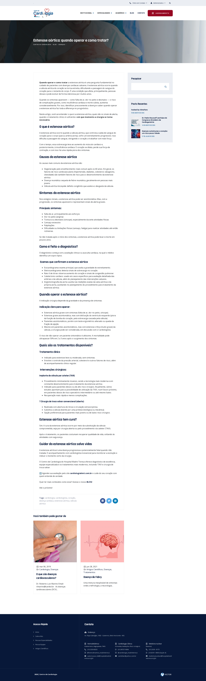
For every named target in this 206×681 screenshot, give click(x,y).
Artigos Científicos (95, 569)
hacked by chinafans (139, 110)
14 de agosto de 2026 (148, 125)
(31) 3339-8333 (92, 649)
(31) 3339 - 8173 (154, 649)
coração (71, 498)
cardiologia (50, 498)
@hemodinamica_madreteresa (98, 653)
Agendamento (162, 13)
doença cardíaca (46, 500)
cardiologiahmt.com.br (81, 473)
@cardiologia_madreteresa (127, 653)
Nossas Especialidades (43, 640)
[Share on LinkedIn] (115, 500)
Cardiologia (44, 569)
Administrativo (158, 3)
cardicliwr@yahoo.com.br (127, 656)
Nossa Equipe (40, 644)
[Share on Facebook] (102, 500)
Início (37, 632)
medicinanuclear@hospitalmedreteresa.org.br (159, 657)
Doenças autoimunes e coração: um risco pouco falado (154, 132)
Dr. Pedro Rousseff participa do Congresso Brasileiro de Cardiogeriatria (154, 120)
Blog (132, 13)
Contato (141, 13)
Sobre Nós (39, 636)
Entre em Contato (139, 3)
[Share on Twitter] (109, 500)
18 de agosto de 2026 (137, 113)
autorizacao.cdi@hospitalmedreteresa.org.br (98, 657)
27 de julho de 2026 (148, 136)
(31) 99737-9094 (123, 649)
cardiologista (61, 498)
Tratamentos (89, 572)
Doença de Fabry (92, 577)
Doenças (54, 569)
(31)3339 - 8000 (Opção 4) (157, 653)
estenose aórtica (61, 500)
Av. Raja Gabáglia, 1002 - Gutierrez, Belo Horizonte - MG (104, 635)
